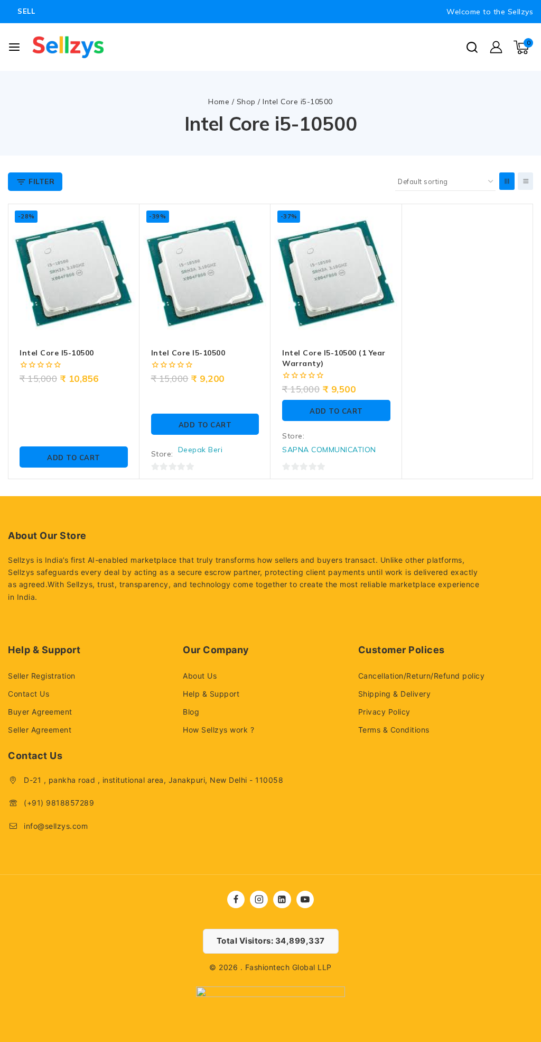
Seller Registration (42, 675)
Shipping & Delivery (394, 693)
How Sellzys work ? (218, 729)
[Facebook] (236, 900)
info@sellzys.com (56, 825)
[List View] (525, 181)
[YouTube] (305, 900)
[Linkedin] (282, 900)
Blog (191, 711)
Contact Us (28, 693)
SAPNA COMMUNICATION (329, 449)
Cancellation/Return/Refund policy (421, 675)
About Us (200, 675)
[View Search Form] (472, 47)
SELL (26, 11)
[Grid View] (507, 181)
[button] (74, 457)
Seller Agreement (39, 729)
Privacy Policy (384, 711)
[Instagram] (259, 900)
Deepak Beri (200, 449)
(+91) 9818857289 (59, 802)
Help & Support (211, 693)
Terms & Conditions (394, 729)
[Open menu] (14, 47)
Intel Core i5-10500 (57, 353)
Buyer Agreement (40, 711)
